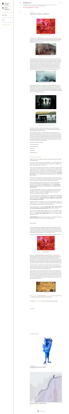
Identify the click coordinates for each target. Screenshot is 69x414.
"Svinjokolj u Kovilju (34, 295)
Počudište (36, 7)
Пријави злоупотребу (6, 24)
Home (24, 7)
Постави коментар (35, 405)
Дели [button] (20, 12)
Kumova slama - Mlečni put (38, 403)
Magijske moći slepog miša (38, 367)
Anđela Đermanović (30, 7)
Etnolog (27, 3)
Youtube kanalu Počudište (49, 295)
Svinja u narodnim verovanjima (35, 156)
